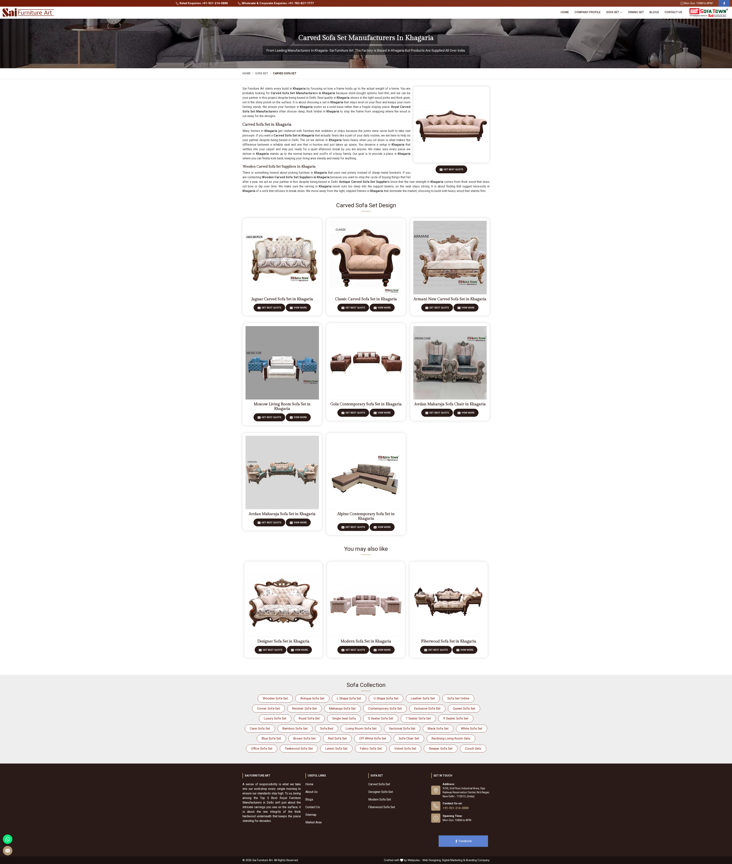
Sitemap (310, 815)
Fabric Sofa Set (371, 748)
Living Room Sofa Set (361, 728)
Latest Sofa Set (336, 748)
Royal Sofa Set (309, 718)
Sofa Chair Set (409, 738)
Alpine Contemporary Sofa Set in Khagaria (366, 516)
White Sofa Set (471, 728)
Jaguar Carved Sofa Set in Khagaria (282, 299)
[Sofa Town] (709, 12)
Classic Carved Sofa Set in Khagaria (366, 299)
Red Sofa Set (337, 738)
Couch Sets (473, 748)
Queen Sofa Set (464, 708)
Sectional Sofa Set (402, 728)
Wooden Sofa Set (275, 698)
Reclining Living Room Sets (451, 738)
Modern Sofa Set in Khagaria (366, 641)
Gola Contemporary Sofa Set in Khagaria (366, 404)
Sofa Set (612, 12)
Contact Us (673, 12)
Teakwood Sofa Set (299, 748)
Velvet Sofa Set (405, 748)
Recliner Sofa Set (304, 708)
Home (565, 12)
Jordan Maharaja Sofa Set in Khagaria (282, 514)
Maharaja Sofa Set (342, 708)
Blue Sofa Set (271, 738)
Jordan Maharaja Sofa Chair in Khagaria (450, 404)
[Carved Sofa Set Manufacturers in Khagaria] (451, 124)
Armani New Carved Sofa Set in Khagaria (450, 299)
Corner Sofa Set (268, 708)
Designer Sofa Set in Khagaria (283, 641)
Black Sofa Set (438, 728)
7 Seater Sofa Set (418, 718)
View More (300, 307)
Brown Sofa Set (304, 738)
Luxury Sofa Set (275, 718)
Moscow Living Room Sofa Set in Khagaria (282, 406)
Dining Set (636, 12)
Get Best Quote (453, 169)
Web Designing (431, 860)
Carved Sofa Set (379, 784)
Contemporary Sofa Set (385, 708)
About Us (311, 792)
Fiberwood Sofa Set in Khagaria (448, 641)
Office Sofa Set (261, 748)
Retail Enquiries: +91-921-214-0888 (203, 3)
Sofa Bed (326, 728)
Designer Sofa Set (380, 792)
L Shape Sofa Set (349, 698)
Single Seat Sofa (344, 718)
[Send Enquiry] (7, 850)
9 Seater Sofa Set (455, 718)
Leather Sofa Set (423, 698)
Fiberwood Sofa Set (381, 807)
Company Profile (587, 12)
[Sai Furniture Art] (28, 13)
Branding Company (478, 860)
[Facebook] (724, 3)
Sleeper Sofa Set (441, 748)
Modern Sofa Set (379, 799)
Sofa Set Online (458, 698)
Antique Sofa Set (312, 698)
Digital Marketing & (453, 860)
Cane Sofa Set (260, 728)
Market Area (313, 822)
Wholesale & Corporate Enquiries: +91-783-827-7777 (277, 3)
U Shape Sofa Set (386, 698)
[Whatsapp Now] (7, 839)
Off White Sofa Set (372, 738)
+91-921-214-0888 (456, 808)
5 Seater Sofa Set (380, 718)
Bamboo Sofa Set (295, 728)
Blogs (654, 12)
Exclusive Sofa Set (427, 708)
